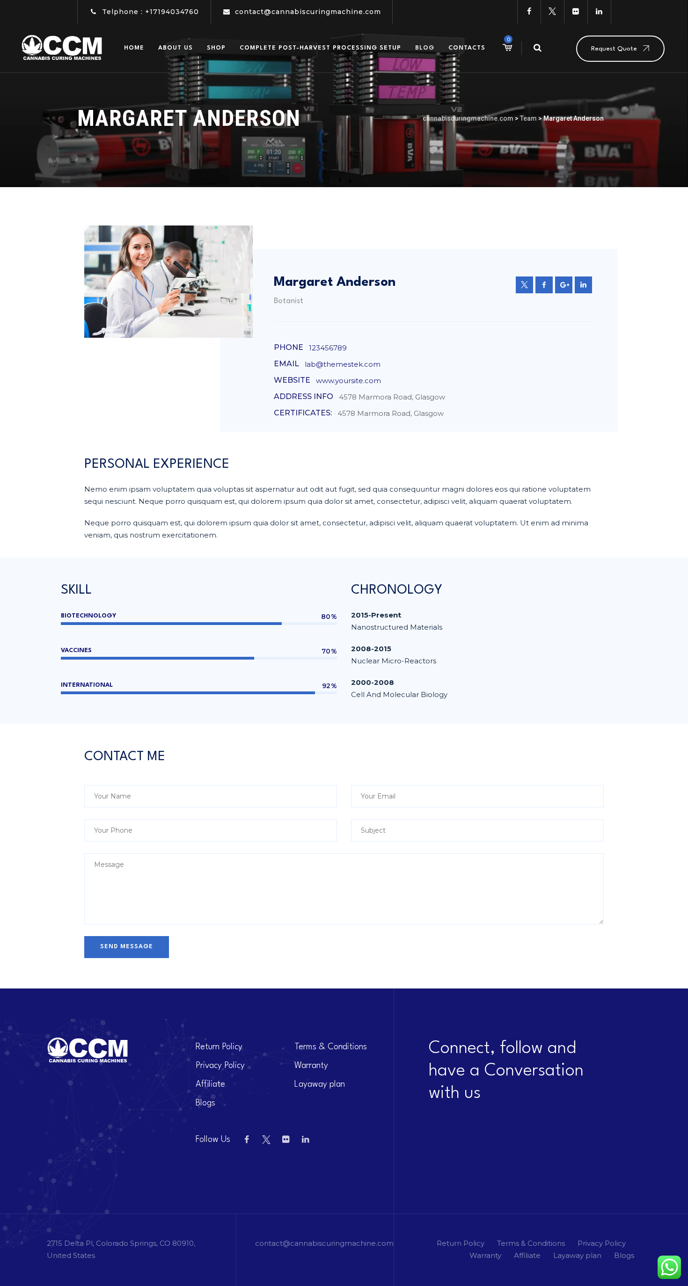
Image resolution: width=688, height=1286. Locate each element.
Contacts (466, 48)
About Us (175, 48)
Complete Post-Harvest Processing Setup (320, 48)
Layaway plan (319, 1084)
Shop (216, 48)
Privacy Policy (220, 1065)
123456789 (328, 347)
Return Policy (219, 1047)
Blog (424, 48)
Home (134, 48)
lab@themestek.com (343, 364)
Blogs (205, 1103)
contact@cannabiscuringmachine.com (308, 11)
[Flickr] (575, 11)
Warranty (311, 1065)
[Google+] (563, 284)
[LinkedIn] (599, 11)
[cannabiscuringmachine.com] (62, 48)
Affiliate (210, 1084)
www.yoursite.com (348, 380)
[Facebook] (529, 11)
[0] (506, 48)
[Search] (537, 48)
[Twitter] (552, 11)
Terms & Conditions (330, 1047)
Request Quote (614, 48)
